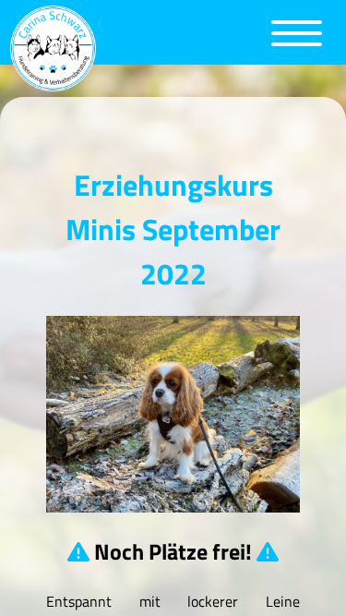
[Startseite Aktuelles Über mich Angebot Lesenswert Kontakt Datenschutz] (173, 48)
